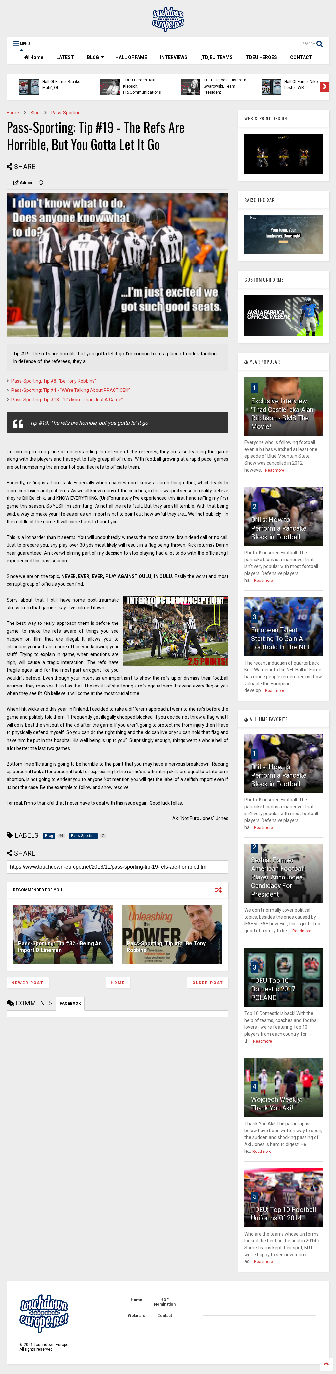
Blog (35, 112)
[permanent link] (41, 183)
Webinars (136, 1315)
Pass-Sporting (66, 112)
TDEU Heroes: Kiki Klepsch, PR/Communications (134, 86)
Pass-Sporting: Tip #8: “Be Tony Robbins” (53, 381)
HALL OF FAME (131, 57)
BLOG (93, 57)
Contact (164, 1315)
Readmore (274, 470)
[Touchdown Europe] (168, 29)
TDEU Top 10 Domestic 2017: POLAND (274, 989)
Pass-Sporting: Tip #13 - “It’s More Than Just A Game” (67, 399)
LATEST (65, 57)
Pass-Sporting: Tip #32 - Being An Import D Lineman (60, 947)
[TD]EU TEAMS (216, 57)
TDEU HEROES (261, 57)
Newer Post (27, 983)
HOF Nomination (165, 1302)
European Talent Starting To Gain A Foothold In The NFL (281, 638)
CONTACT (301, 57)
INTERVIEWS (173, 57)
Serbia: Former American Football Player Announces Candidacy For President (277, 877)
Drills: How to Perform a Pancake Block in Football (278, 528)
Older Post (207, 983)
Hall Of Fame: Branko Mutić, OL (53, 84)
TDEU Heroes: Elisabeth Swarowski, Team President (217, 86)
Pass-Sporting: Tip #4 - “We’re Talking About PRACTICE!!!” (70, 390)
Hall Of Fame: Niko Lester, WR (293, 84)
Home (36, 57)
